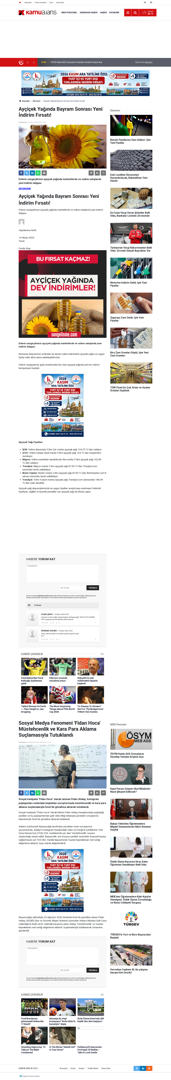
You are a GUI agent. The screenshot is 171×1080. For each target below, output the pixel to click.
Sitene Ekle (60, 2)
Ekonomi (114, 12)
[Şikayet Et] (95, 622)
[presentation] (28, 62)
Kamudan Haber (89, 12)
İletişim (81, 1068)
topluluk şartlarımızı (45, 596)
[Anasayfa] (20, 2)
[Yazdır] (44, 172)
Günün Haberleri (40, 2)
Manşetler (28, 2)
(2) (53, 639)
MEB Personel (69, 12)
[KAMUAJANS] (37, 12)
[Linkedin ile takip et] (143, 1068)
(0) (53, 623)
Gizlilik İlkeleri (93, 1068)
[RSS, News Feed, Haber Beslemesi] (149, 1068)
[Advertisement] (85, 39)
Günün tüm (143, 62)
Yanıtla (45, 623)
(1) (59, 623)
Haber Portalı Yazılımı (31, 1076)
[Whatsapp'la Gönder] (38, 172)
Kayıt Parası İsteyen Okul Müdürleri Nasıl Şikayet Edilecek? (76, 62)
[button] (91, 172)
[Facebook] (21, 172)
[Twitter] (26, 172)
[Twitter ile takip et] (137, 1068)
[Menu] (128, 12)
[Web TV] (145, 2)
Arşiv (51, 2)
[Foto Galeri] (151, 2)
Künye (73, 1068)
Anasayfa (26, 101)
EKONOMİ (25, 188)
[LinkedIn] (32, 172)
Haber (103, 12)
